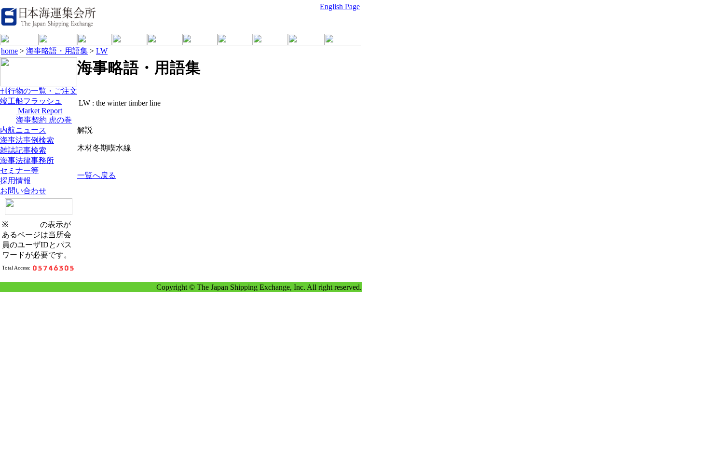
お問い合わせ (23, 191)
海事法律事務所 (27, 160)
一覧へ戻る (96, 175)
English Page (340, 6)
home (9, 51)
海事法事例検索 (27, 140)
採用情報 (15, 180)
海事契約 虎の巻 (44, 120)
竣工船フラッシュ (31, 101)
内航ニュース (23, 130)
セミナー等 (19, 170)
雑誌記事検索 (23, 150)
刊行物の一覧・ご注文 (38, 91)
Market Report (39, 111)
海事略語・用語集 (57, 51)
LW (102, 51)
